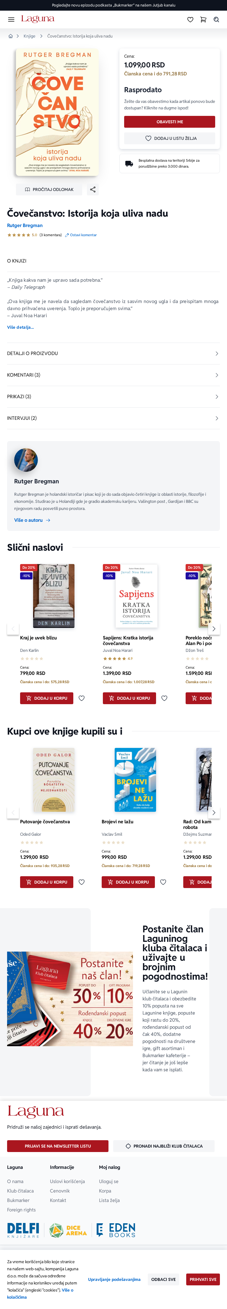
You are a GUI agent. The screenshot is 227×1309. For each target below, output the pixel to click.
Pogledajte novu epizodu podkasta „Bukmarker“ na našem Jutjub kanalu (113, 5)
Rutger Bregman (25, 225)
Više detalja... (20, 327)
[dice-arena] (68, 1230)
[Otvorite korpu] (203, 19)
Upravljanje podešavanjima (114, 1279)
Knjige (29, 36)
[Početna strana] (38, 19)
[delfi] (23, 1230)
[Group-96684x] (116, 1230)
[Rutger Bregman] (26, 460)
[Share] (93, 189)
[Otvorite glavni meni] (11, 19)
